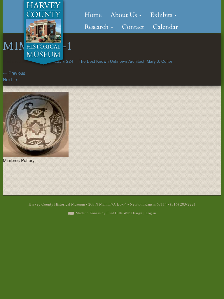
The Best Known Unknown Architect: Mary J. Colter (125, 61)
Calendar (165, 26)
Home (93, 15)
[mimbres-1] (36, 123)
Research (97, 26)
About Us (125, 15)
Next (10, 79)
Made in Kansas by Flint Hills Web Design (109, 212)
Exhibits (162, 15)
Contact (133, 26)
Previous (14, 73)
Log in (151, 212)
